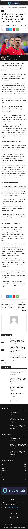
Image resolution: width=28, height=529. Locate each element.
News (6, 7)
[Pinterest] (14, 29)
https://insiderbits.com (14, 329)
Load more (13, 400)
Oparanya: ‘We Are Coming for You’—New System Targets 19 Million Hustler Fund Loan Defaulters (21, 307)
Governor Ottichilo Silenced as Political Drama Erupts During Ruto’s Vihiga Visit (18, 358)
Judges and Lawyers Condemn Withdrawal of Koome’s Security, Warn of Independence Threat (17, 340)
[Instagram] (14, 517)
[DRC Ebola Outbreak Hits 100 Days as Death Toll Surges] (5, 395)
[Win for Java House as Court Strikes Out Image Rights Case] (5, 373)
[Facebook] (7, 29)
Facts (3, 350)
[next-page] (5, 363)
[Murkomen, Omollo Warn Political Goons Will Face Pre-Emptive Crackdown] (5, 388)
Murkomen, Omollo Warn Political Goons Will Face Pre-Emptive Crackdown (17, 387)
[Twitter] (10, 29)
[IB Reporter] (2, 25)
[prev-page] (2, 363)
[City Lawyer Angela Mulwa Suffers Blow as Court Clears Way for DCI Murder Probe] (5, 380)
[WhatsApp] (17, 29)
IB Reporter (6, 25)
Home (2, 7)
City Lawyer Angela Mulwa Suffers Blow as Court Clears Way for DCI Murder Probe (18, 380)
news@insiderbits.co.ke (12, 507)
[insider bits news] (14, 3)
